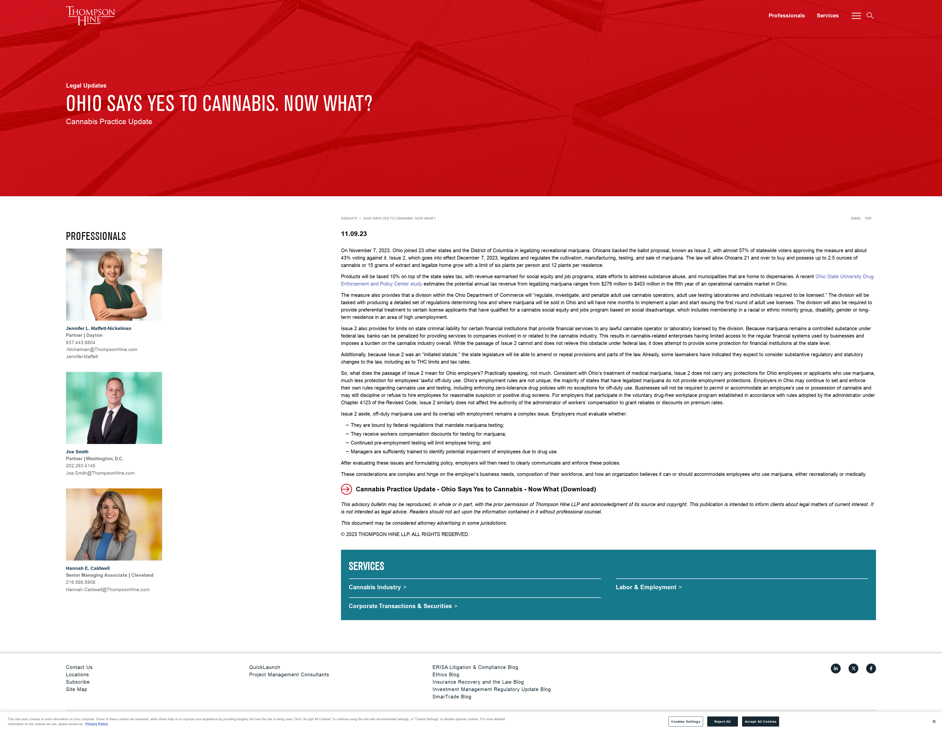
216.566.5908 (80, 582)
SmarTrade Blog (451, 696)
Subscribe (78, 682)
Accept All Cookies (760, 721)
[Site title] (90, 15)
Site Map (76, 689)
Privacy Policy (96, 724)
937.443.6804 (80, 342)
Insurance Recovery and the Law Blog (478, 682)
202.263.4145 (80, 465)
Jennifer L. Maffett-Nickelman (98, 328)
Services (828, 15)
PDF (868, 218)
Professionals (787, 15)
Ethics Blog (445, 674)
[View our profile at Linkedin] (836, 668)
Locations (77, 674)
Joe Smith (77, 451)
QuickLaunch (264, 667)
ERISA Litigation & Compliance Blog (475, 667)
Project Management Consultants (289, 674)
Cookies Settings (685, 721)
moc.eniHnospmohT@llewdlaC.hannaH (108, 589)
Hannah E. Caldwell (88, 568)
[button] (856, 16)
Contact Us (79, 667)
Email (856, 218)
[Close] (934, 721)
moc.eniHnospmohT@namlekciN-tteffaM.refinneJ (101, 353)
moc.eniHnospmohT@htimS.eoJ (100, 473)
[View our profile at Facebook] (871, 668)
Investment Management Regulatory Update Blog (491, 689)
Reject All (722, 721)
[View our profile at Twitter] (853, 668)
